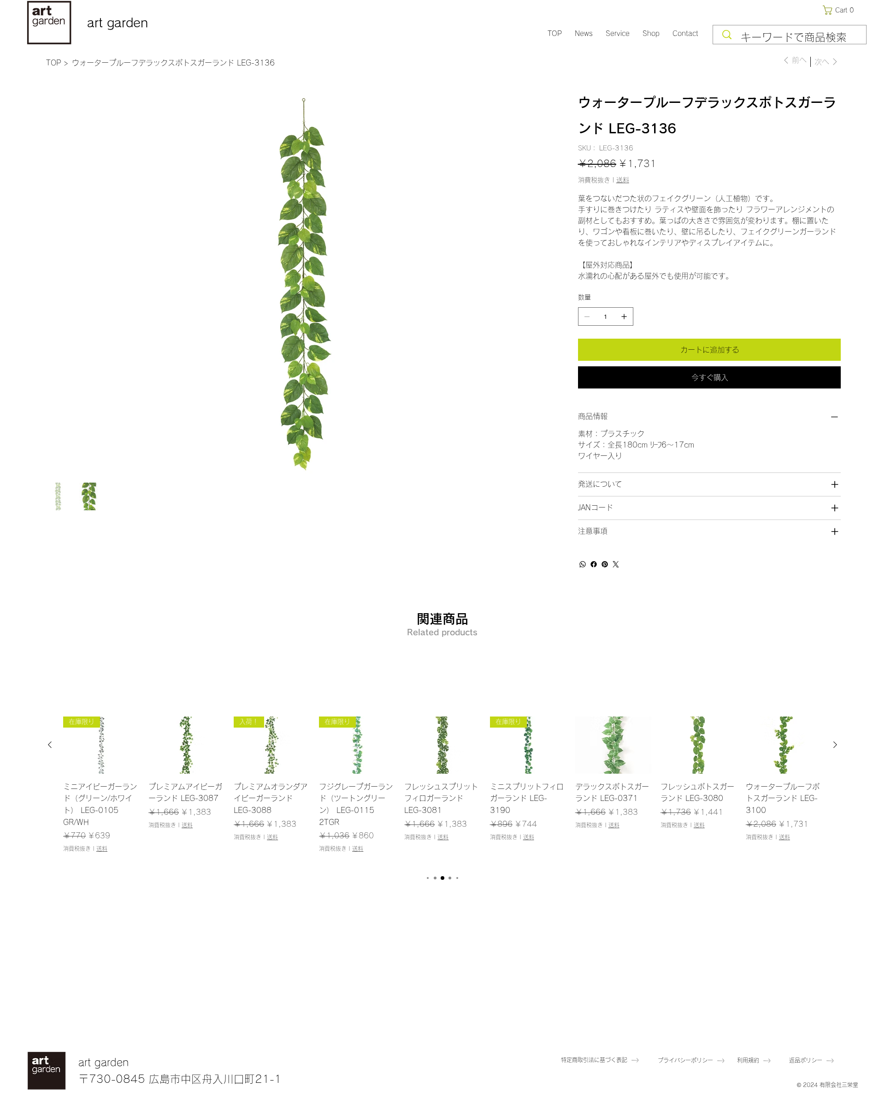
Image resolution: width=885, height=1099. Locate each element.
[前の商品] (49, 744)
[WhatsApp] (582, 564)
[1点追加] (624, 316)
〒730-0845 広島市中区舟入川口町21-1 (180, 1079)
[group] (442, 790)
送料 (101, 848)
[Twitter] (615, 564)
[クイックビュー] (186, 745)
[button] (840, 10)
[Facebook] (593, 564)
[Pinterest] (604, 564)
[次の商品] (835, 744)
